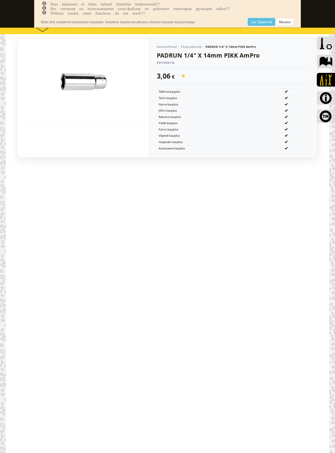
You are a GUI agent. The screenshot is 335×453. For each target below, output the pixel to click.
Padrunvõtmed (167, 47)
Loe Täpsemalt (261, 22)
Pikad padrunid (191, 47)
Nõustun (285, 22)
